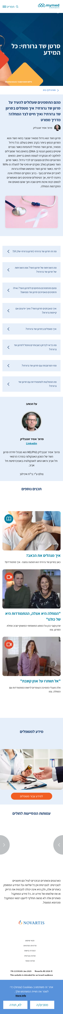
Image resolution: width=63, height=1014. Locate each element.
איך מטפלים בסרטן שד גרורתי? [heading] (41, 329)
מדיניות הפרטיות (30, 945)
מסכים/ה (42, 1004)
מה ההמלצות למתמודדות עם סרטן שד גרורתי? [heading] (37, 384)
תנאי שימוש (29, 940)
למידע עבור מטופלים (31, 796)
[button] (16, 6)
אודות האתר (30, 960)
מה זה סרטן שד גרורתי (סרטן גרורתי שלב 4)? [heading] (34, 251)
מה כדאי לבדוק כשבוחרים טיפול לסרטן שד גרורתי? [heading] (35, 347)
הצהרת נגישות (30, 950)
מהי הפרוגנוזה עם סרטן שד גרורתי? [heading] (39, 365)
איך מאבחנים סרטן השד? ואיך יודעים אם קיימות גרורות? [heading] (36, 310)
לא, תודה (15, 1004)
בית (49, 90)
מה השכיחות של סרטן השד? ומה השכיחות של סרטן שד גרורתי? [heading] (36, 270)
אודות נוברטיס (30, 955)
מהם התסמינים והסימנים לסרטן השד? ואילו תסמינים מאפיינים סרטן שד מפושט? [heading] (35, 290)
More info (21, 995)
